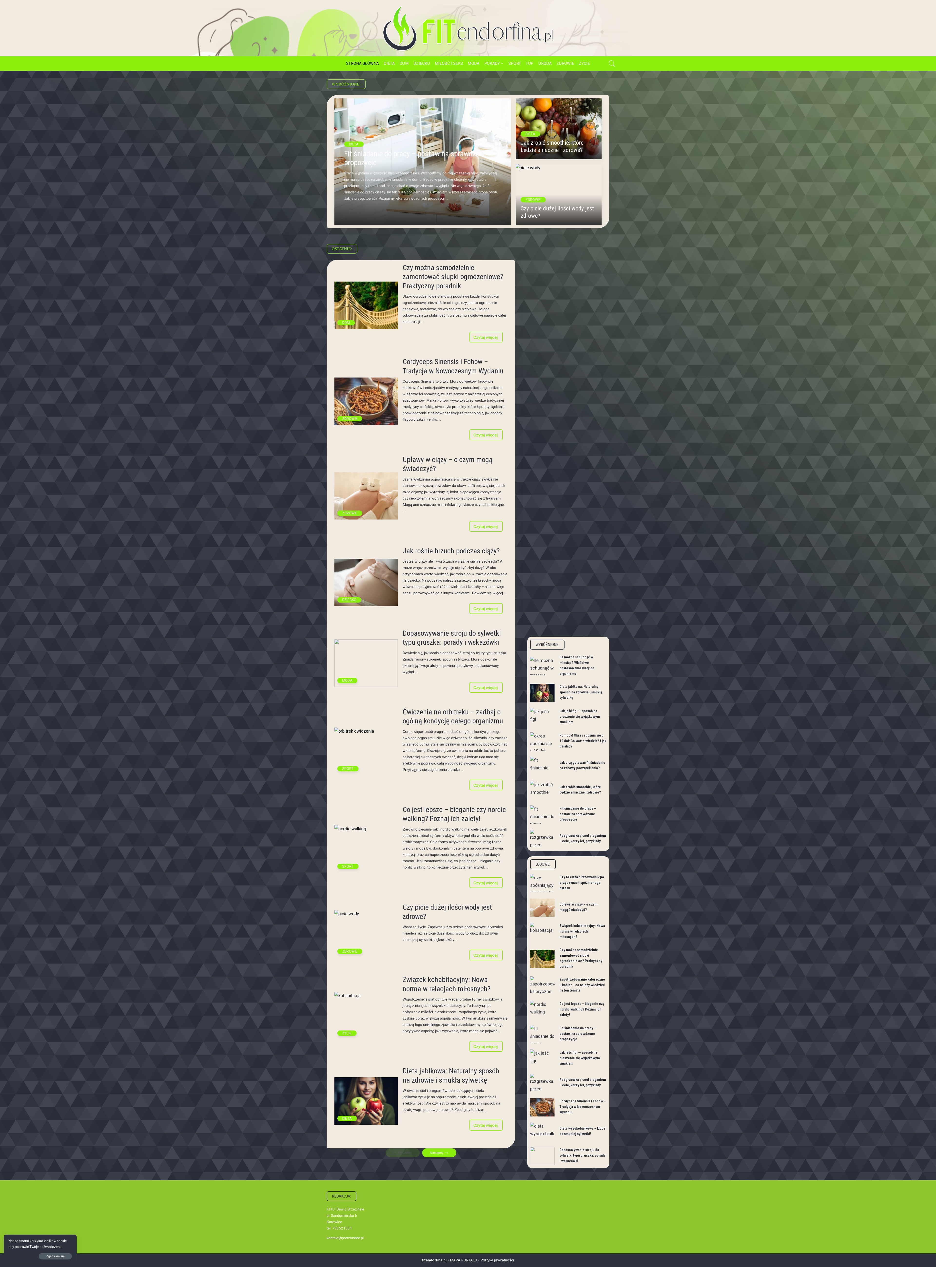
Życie (347, 1033)
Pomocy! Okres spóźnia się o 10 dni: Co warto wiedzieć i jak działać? (582, 740)
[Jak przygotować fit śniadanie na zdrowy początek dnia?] (542, 766)
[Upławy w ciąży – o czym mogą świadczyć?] (366, 496)
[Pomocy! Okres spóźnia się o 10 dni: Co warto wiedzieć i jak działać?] (542, 741)
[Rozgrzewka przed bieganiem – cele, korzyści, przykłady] (542, 839)
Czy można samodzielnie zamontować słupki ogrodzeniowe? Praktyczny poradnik (453, 276)
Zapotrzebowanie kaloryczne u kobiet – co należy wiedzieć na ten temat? (582, 985)
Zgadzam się (55, 1256)
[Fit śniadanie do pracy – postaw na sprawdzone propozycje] (542, 814)
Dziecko (349, 600)
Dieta (354, 144)
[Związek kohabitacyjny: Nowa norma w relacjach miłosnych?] (366, 1016)
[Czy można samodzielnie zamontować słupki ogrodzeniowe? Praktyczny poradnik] (366, 305)
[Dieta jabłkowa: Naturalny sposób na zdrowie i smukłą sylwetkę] (366, 1101)
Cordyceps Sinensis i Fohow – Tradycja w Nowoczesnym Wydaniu (582, 1106)
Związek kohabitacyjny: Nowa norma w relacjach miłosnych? (582, 931)
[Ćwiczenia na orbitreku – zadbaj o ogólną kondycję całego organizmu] (366, 751)
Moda (347, 680)
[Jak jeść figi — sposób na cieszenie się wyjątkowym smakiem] (542, 717)
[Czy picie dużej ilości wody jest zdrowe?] (559, 194)
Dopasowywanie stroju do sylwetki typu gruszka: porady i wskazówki (582, 1155)
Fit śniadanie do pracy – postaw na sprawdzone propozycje (415, 158)
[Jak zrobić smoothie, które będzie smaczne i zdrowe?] (559, 128)
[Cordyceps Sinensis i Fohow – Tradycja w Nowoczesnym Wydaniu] (366, 401)
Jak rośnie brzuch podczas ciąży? (451, 551)
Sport (348, 769)
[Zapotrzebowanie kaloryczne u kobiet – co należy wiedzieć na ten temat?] (542, 985)
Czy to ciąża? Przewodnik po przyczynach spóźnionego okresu (581, 882)
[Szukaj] (612, 63)
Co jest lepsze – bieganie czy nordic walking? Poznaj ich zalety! (581, 1009)
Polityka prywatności (497, 1260)
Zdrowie (533, 200)
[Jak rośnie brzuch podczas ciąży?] (366, 582)
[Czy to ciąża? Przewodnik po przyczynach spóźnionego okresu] (542, 883)
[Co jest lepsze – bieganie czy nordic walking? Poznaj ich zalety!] (366, 849)
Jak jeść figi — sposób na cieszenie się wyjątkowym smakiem (579, 716)
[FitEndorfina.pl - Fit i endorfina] (468, 28)
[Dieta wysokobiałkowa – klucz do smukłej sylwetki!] (542, 1132)
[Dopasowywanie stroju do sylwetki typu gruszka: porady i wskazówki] (366, 663)
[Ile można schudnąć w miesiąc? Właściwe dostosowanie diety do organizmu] (542, 666)
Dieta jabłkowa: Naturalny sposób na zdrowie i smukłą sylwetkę (580, 692)
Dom (346, 323)
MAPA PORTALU (463, 1260)
